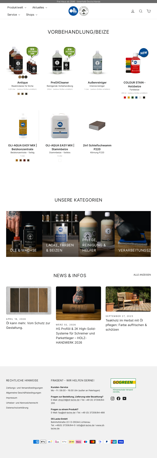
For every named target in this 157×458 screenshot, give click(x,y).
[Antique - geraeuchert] (22, 94)
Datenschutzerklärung (17, 407)
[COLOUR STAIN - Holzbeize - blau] (136, 97)
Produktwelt (15, 7)
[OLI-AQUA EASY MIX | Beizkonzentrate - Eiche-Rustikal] (16, 160)
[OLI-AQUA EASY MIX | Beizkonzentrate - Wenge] (28, 160)
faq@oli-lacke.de (66, 412)
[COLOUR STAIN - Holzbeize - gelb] (128, 97)
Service (12, 14)
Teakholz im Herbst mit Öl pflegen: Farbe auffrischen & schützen (126, 325)
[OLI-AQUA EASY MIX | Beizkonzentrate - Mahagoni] (24, 160)
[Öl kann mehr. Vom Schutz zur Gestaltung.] (28, 300)
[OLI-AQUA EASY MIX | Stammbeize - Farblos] (60, 160)
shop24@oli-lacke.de (68, 400)
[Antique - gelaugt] (18, 94)
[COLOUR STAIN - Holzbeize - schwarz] (144, 97)
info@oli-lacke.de (85, 425)
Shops (30, 14)
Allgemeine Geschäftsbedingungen (23, 392)
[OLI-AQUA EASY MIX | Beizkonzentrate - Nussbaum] (20, 160)
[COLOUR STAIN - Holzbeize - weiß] (140, 97)
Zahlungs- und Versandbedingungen (24, 387)
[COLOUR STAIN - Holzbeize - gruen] (132, 97)
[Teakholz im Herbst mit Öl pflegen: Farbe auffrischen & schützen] (128, 299)
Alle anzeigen (142, 274)
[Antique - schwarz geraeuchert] (26, 94)
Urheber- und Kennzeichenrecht (22, 402)
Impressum (11, 397)
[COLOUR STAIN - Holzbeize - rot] (125, 97)
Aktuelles (38, 7)
